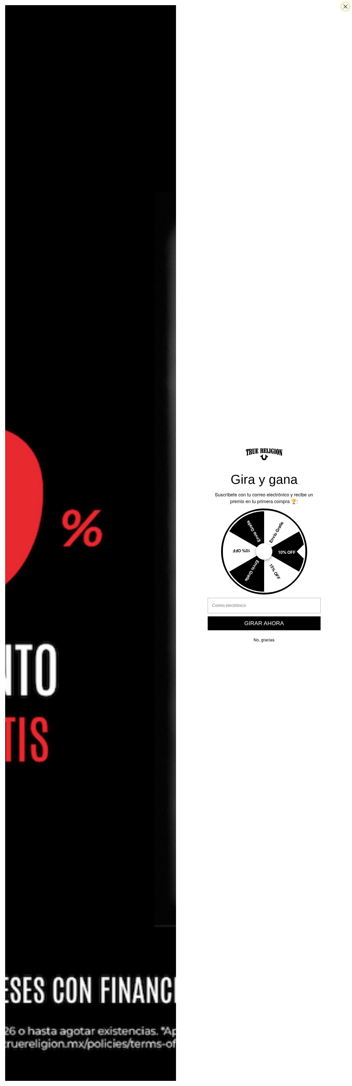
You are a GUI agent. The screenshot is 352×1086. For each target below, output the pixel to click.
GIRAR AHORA (264, 623)
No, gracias (264, 640)
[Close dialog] (345, 6)
